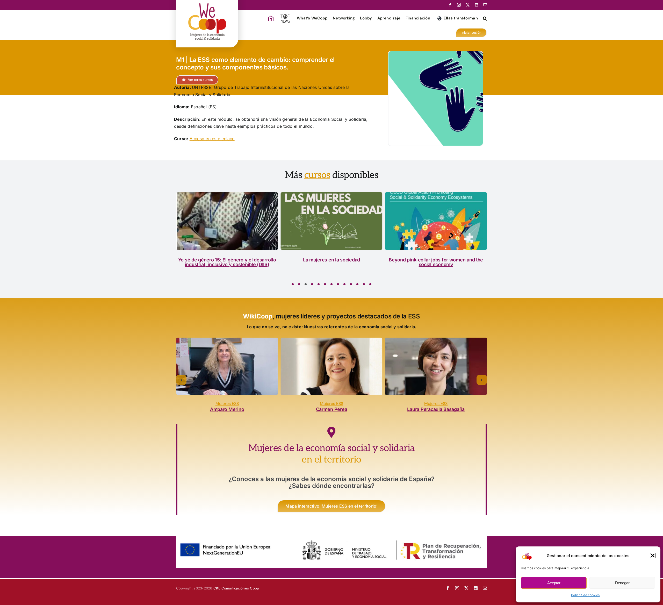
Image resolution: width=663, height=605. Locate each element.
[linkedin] (476, 5)
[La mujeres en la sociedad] (227, 221)
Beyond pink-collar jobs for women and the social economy (331, 262)
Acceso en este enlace (212, 138)
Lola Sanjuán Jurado (436, 409)
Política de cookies (585, 595)
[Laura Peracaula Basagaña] (331, 366)
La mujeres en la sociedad (226, 259)
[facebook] (450, 5)
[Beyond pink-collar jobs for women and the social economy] (331, 221)
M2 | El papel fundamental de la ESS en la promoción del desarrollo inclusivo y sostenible (436, 264)
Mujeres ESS (227, 403)
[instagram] (459, 5)
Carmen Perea (227, 409)
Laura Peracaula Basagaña (331, 409)
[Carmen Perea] (227, 366)
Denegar (622, 583)
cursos (317, 175)
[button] (652, 555)
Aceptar (553, 583)
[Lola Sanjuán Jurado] (436, 366)
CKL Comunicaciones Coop (236, 588)
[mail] (485, 5)
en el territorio (331, 459)
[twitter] (468, 5)
